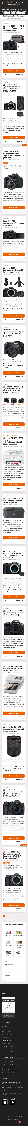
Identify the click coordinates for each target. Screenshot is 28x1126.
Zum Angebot (14, 71)
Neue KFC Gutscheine (7, 1049)
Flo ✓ (4, 338)
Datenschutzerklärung (7, 1061)
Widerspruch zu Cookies (8, 1067)
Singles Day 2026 (6, 1043)
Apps (6, 967)
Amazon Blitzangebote (8, 1034)
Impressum (5, 1026)
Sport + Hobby (7, 724)
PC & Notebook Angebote (10, 435)
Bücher (6, 978)
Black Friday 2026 (6, 1040)
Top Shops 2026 (6, 1037)
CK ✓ (4, 159)
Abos (6, 961)
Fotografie (6, 23)
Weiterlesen (19, 74)
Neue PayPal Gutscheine (8, 1046)
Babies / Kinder (8, 970)
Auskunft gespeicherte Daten (9, 1072)
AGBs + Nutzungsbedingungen (10, 1064)
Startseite (7, 18)
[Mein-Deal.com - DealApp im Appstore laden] (6, 1102)
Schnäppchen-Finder (7, 1032)
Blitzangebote (8, 972)
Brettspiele (7, 975)
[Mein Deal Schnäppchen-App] (14, 1102)
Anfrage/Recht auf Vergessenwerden (11, 1070)
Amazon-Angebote (9, 964)
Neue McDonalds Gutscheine (9, 1051)
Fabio (4, 733)
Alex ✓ (4, 860)
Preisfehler (15, 1089)
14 (19, 159)
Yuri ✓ (4, 395)
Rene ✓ (4, 32)
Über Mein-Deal (6, 1029)
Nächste (22, 916)
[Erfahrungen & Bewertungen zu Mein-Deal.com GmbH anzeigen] (8, 1007)
